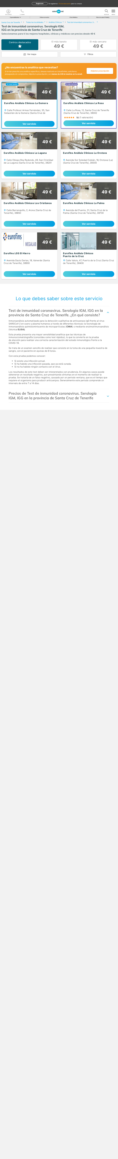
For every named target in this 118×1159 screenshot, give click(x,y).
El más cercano (98, 44)
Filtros (90, 54)
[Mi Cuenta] (8, 11)
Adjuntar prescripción (100, 71)
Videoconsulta (44, 17)
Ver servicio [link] (29, 123)
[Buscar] (106, 11)
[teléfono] (22, 11)
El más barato (59, 44)
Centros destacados (20, 42)
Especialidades (14, 17)
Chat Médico (74, 17)
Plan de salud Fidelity (102, 17)
